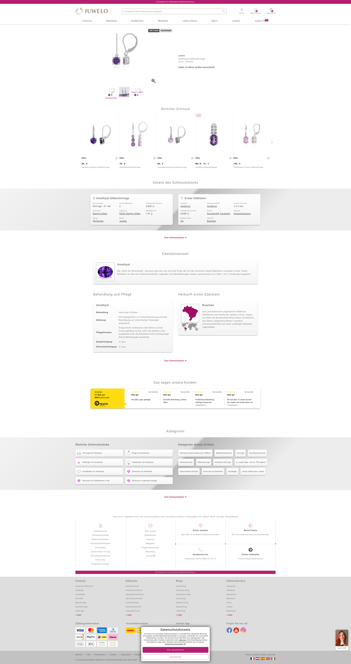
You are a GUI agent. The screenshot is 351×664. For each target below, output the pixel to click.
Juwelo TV (261, 21)
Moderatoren (150, 535)
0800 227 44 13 (209, 558)
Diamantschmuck (133, 607)
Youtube (236, 630)
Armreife (79, 598)
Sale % (214, 21)
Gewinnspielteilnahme (100, 543)
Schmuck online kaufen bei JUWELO (195, 453)
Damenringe (80, 602)
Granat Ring (181, 607)
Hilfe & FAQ (100, 560)
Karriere (78, 655)
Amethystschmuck (257, 453)
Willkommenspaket (100, 539)
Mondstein (231, 611)
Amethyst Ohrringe (223, 462)
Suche (224, 11)
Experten (150, 539)
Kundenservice (100, 531)
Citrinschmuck (132, 602)
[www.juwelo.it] (273, 658)
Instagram (243, 630)
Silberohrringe (204, 462)
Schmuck (87, 21)
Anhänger (79, 590)
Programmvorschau (150, 547)
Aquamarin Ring (183, 594)
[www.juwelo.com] (268, 658)
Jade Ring (180, 611)
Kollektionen (137, 21)
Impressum (126, 655)
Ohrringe (240, 453)
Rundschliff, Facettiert (218, 213)
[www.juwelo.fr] (252, 658)
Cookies (113, 655)
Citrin (229, 602)
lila (181, 221)
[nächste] (271, 142)
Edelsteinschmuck (224, 453)
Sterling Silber (100, 213)
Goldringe (79, 611)
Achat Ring (181, 586)
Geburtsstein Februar (189, 471)
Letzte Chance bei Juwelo (253, 471)
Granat (230, 607)
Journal (149, 556)
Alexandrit (231, 586)
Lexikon (236, 21)
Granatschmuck (133, 611)
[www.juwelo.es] (263, 658)
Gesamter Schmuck (84, 586)
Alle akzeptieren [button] (175, 650)
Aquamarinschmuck (135, 594)
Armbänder (80, 594)
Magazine (150, 543)
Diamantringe (81, 607)
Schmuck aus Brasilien (213, 471)
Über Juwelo (150, 531)
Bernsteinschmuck (134, 598)
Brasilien (211, 221)
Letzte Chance (190, 21)
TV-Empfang (100, 547)
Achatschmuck (132, 586)
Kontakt (138, 655)
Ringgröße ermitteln (100, 564)
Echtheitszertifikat (100, 535)
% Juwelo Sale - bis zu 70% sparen (251, 462)
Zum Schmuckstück (174, 237)
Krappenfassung (242, 213)
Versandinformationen (100, 556)
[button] (241, 11)
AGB (88, 655)
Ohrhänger (98, 221)
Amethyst (185, 206)
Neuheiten (163, 21)
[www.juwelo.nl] (258, 658)
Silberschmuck (186, 462)
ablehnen (182, 640)
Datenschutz (100, 655)
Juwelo (123, 221)
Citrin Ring (181, 598)
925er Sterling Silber (130, 213)
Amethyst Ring (182, 590)
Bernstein (231, 598)
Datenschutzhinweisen (174, 644)
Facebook (229, 630)
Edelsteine (111, 21)
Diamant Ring (182, 602)
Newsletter (150, 551)
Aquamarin (231, 594)
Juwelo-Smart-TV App (100, 551)
